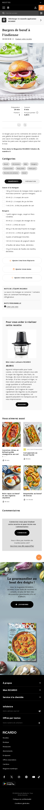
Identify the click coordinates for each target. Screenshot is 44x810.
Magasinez (22, 404)
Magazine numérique (10, 769)
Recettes (6, 738)
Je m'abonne (23, 604)
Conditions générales (22, 803)
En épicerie (6, 755)
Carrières (6, 764)
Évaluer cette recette (23, 39)
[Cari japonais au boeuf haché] (32, 434)
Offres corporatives (9, 760)
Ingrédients (13, 181)
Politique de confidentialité (22, 799)
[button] (41, 7)
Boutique (6, 742)
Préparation (30, 181)
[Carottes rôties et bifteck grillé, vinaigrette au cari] (11, 434)
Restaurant (6, 747)
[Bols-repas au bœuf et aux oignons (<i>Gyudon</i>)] (11, 477)
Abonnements (8, 751)
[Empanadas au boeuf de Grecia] (32, 477)
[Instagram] (19, 777)
